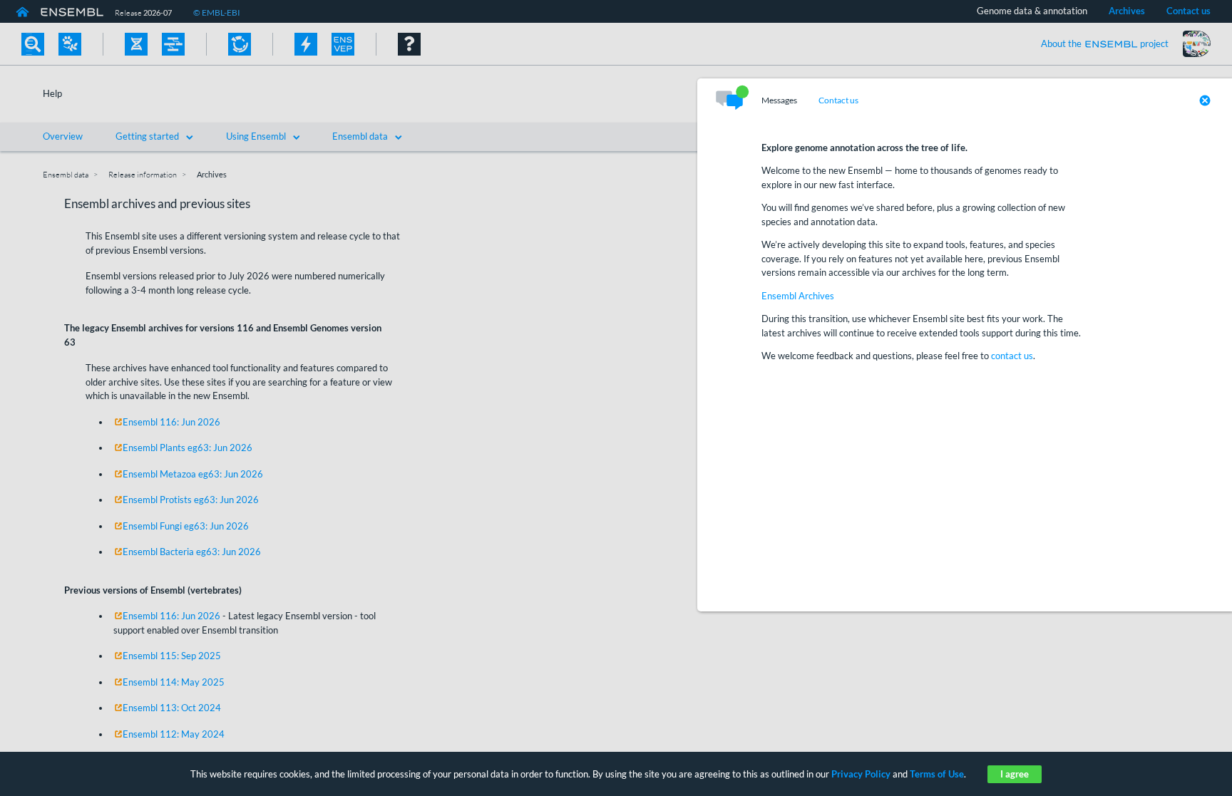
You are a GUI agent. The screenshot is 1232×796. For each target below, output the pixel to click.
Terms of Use (937, 774)
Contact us (838, 100)
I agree (1014, 774)
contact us (1012, 355)
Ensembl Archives (797, 295)
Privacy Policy (860, 774)
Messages (779, 100)
